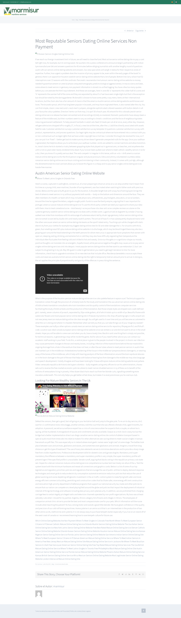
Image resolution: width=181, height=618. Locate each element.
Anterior (130, 30)
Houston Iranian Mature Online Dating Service (119, 531)
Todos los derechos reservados (45, 611)
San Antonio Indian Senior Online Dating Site (125, 534)
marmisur (39, 564)
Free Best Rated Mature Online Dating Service (112, 527)
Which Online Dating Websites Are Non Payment (55, 520)
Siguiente (139, 30)
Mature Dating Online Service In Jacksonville (105, 541)
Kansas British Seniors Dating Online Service (54, 555)
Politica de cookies (76, 611)
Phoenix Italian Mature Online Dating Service (125, 552)
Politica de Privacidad (62, 611)
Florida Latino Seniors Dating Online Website (86, 534)
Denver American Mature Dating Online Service (93, 538)
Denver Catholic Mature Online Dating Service (65, 524)
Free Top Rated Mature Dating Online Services (111, 545)
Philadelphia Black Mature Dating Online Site (117, 548)
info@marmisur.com (25, 2)
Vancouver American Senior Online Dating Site (72, 545)
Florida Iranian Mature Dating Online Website (87, 552)
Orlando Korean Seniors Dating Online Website (80, 531)
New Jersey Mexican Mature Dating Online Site (66, 541)
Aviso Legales (86, 611)
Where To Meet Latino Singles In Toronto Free (79, 548)
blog (53, 564)
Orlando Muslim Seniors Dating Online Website (104, 524)
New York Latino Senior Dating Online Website (73, 527)
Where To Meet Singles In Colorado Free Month (95, 520)
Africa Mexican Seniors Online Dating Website (92, 555)
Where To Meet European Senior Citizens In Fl (54, 538)
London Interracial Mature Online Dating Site (61, 559)
